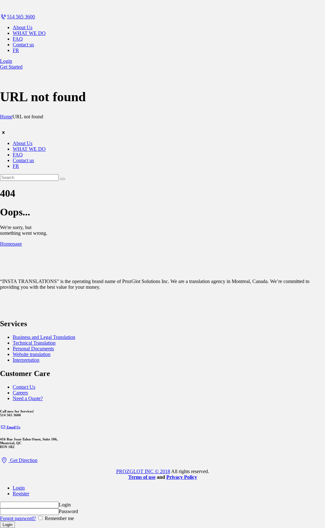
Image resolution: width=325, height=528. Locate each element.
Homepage (11, 244)
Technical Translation (34, 343)
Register (21, 493)
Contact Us (24, 387)
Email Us (13, 427)
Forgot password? (18, 518)
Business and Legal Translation (44, 337)
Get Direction (23, 460)
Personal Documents (33, 348)
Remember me (58, 518)
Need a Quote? (28, 398)
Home (6, 116)
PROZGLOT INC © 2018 (143, 471)
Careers (20, 392)
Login (19, 488)
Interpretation (26, 360)
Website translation (31, 354)
